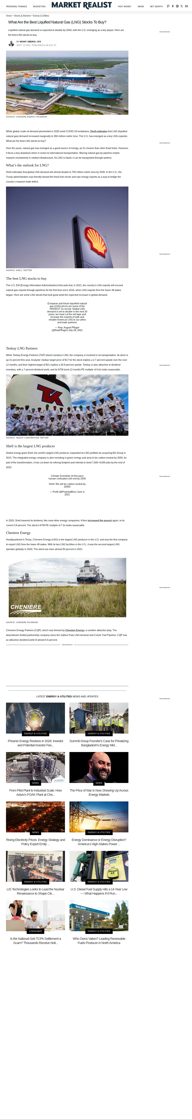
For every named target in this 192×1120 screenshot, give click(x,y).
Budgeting (39, 6)
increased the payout (100, 520)
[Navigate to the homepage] (82, 5)
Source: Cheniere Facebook (22, 622)
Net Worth (156, 6)
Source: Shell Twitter (19, 270)
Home (9, 15)
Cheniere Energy (74, 630)
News (141, 6)
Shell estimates (98, 131)
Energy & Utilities (41, 15)
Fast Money (124, 6)
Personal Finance (16, 6)
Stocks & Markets (22, 15)
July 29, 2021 (75, 330)
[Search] (168, 5)
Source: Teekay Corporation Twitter (27, 438)
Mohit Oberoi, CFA (30, 41)
